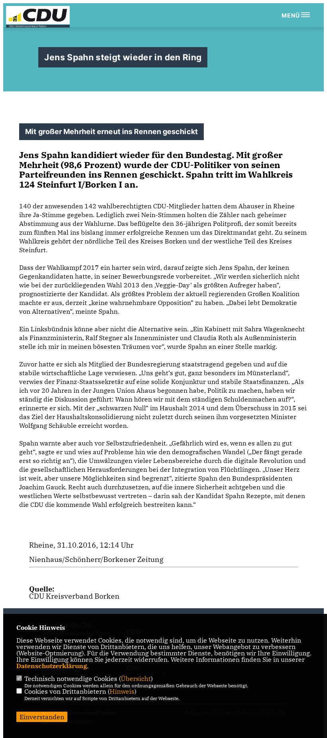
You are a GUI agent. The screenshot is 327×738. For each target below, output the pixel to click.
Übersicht (136, 679)
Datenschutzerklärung (51, 666)
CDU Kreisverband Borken (74, 596)
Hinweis (122, 691)
